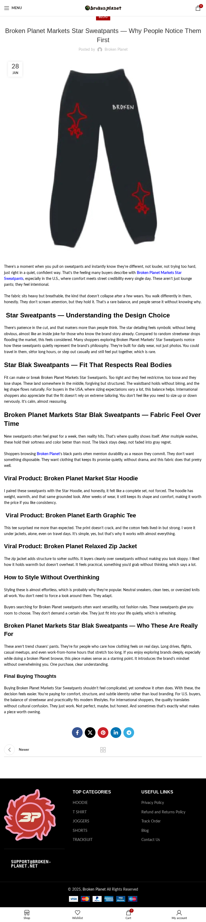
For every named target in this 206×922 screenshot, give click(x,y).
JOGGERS (81, 821)
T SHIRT (80, 812)
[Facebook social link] (77, 732)
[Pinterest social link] (103, 732)
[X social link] (90, 732)
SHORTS (80, 831)
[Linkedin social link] (116, 732)
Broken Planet (48, 454)
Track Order (151, 821)
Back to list (103, 749)
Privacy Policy (152, 803)
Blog (103, 17)
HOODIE (80, 803)
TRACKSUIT (83, 840)
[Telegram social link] (128, 732)
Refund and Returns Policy (163, 812)
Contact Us (150, 840)
